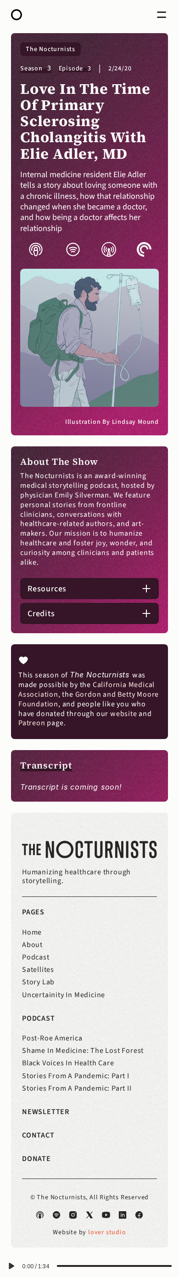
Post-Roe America (52, 1038)
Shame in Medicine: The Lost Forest (83, 1051)
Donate (36, 1159)
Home (32, 932)
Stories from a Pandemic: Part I (75, 1076)
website (123, 714)
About (32, 945)
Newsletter (45, 1112)
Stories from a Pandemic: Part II (77, 1088)
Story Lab (38, 982)
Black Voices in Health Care (68, 1063)
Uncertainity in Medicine (63, 995)
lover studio (107, 1232)
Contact (38, 1135)
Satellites (38, 970)
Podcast (36, 957)
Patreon (31, 723)
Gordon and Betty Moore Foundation (89, 699)
